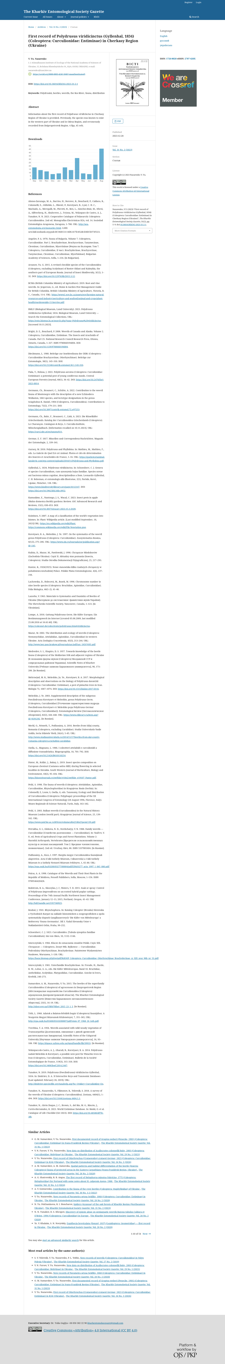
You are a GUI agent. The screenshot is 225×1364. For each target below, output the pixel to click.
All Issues (47, 16)
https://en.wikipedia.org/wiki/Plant (57, 523)
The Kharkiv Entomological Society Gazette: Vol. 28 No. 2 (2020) (77, 1200)
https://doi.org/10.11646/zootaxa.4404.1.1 (59, 1098)
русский (164, 40)
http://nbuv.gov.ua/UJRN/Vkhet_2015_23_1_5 (50, 1006)
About (60, 16)
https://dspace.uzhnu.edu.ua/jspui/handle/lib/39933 (64, 1043)
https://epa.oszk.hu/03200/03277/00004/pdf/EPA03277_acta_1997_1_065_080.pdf (68, 866)
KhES (96, 16)
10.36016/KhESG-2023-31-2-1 (133, 224)
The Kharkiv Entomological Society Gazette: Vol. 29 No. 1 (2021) (107, 1154)
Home (31, 27)
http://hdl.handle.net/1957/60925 (45, 903)
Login (198, 2)
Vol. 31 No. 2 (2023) (58, 27)
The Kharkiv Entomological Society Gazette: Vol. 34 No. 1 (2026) (98, 1162)
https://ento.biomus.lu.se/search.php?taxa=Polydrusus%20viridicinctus (64, 320)
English (163, 36)
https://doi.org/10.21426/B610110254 (47, 755)
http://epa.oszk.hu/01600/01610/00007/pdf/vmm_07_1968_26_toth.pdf (63, 1021)
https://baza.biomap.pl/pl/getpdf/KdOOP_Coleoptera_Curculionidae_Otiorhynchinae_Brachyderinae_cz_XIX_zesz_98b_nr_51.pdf (93, 958)
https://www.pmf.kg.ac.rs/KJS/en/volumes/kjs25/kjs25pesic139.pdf (61, 822)
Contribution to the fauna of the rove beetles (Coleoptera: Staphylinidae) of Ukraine (96, 1188)
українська (166, 45)
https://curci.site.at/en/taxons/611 (45, 431)
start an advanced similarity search (60, 1240)
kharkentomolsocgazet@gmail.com (105, 1323)
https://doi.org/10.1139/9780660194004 (48, 346)
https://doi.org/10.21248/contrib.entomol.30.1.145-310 (55, 365)
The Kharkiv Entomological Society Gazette (64, 11)
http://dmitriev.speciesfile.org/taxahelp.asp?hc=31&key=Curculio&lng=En (65, 1083)
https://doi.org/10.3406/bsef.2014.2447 (47, 1065)
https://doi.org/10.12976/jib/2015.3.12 (56, 276)
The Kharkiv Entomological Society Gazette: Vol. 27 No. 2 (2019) (86, 1261)
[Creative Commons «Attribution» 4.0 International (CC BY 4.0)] (35, 1330)
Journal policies (79, 16)
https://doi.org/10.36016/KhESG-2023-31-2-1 (56, 83)
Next (145, 1233)
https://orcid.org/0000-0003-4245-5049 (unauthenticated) (59, 74)
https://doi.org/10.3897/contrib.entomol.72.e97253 (53, 409)
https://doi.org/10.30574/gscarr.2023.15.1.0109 (52, 508)
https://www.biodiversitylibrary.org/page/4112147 (54, 486)
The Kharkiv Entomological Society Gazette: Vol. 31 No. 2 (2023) (78, 1208)
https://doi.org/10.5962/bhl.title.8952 (46, 490)
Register (188, 2)
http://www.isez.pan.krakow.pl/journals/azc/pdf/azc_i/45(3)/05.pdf (61, 644)
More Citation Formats (125, 230)
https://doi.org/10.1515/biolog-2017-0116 (78, 688)
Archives (42, 27)
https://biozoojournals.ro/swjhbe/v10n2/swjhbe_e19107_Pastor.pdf (62, 777)
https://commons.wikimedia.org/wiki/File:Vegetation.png (57, 527)
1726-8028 (171, 58)
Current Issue (31, 16)
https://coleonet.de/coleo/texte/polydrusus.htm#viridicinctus (59, 626)
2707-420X (190, 58)
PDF (119, 121)
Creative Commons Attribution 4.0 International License (130, 191)
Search (195, 16)
